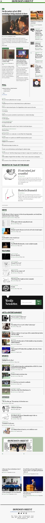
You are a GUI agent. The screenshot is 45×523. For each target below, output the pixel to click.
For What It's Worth (15, 406)
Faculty (3, 106)
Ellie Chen (14, 352)
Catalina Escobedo (7, 89)
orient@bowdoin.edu (14, 511)
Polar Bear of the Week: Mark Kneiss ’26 (21, 390)
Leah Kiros (14, 326)
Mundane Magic (5, 117)
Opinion (5, 397)
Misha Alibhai (14, 288)
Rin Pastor (19, 64)
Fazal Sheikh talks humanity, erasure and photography (24, 244)
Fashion (12, 347)
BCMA (36, 64)
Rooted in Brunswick (27, 190)
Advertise (24, 517)
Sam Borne (5, 472)
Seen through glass (5, 118)
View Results (4, 94)
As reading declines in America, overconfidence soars (24, 429)
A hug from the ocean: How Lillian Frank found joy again (39, 33)
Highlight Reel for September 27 (8, 141)
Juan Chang (5, 36)
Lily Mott (13, 409)
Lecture (3, 102)
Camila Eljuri (14, 418)
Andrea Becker (6, 403)
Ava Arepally (38, 48)
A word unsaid (5, 111)
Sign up (38, 302)
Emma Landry (14, 245)
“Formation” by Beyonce (8, 423)
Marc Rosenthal (34, 24)
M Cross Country (5, 132)
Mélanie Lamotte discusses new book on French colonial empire (26, 230)
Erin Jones (14, 344)
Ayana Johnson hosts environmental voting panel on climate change (21, 61)
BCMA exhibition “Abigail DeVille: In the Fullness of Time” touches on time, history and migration (21, 156)
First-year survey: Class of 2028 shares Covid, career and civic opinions (16, 160)
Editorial (4, 98)
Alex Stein (14, 231)
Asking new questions (16, 407)
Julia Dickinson (15, 272)
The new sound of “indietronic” (18, 317)
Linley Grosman (6, 362)
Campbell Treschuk (38, 60)
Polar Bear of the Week (15, 388)
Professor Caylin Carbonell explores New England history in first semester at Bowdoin (19, 107)
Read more (4, 45)
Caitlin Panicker (7, 91)
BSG (2, 144)
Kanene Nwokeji (6, 239)
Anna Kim (14, 280)
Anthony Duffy (15, 369)
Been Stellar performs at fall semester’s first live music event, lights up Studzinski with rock (33, 470)
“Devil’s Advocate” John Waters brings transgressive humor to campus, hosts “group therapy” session (22, 153)
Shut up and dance (5, 130)
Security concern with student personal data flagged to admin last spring (16, 149)
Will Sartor (12, 362)
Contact (32, 517)
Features (6, 251)
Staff (16, 517)
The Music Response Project (7, 121)
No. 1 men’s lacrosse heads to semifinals (20, 382)
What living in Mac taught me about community (22, 279)
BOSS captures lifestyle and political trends (21, 222)
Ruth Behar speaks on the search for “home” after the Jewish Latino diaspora (17, 126)
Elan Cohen (14, 431)
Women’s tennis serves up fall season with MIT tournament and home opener (17, 137)
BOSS (12, 220)
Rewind (13, 287)
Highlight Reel (5, 140)
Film (12, 323)
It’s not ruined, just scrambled (26, 172)
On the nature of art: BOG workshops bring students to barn (14, 12)
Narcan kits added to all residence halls (7, 60)
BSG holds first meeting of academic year (10, 145)
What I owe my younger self (18, 271)
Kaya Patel (14, 264)
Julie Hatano (5, 63)
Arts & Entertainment (12, 312)
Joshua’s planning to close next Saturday (11, 492)
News (3, 159)
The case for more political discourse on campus (11, 99)
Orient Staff (14, 223)
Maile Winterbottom (34, 495)
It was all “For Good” (16, 263)
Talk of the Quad (14, 253)
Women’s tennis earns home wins (19, 374)
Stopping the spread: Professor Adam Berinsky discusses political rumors (16, 103)
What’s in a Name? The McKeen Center (39, 45)
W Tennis (3, 136)
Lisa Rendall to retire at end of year (10, 238)
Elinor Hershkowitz (38, 75)
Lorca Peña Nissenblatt (16, 318)
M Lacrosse (13, 380)
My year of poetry (15, 255)
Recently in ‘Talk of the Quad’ (15, 165)
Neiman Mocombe (6, 425)
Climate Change (20, 48)
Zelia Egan (38, 36)
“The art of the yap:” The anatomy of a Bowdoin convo (15, 401)
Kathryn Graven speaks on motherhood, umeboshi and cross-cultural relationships (18, 115)
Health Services (5, 48)
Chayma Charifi (22, 176)
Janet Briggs (26, 495)
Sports (5, 356)
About (13, 517)
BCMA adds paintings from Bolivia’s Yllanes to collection (38, 69)
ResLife (3, 236)
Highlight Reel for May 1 (8, 360)
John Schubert (11, 217)
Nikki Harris (5, 217)
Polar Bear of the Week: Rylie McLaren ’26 (39, 56)
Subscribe (19, 517)
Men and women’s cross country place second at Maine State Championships (17, 134)
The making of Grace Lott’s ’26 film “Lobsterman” (23, 325)
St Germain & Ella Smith (6, 122)
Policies (28, 517)
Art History (13, 339)
